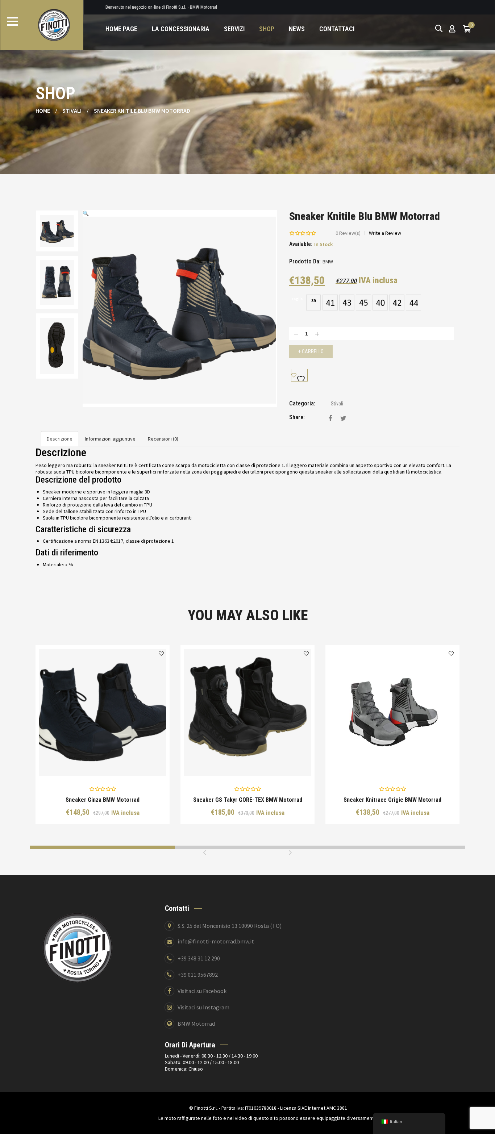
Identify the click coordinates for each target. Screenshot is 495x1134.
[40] (380, 302)
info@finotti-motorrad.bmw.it (216, 941)
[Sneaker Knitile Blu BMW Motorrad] (330, 418)
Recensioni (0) (163, 438)
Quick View (77, 764)
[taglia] (330, 302)
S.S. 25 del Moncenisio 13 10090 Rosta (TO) (230, 925)
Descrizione (59, 438)
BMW (328, 261)
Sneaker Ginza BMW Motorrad (103, 800)
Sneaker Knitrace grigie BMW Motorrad (392, 800)
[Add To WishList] (299, 375)
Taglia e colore (108, 765)
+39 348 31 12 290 (199, 958)
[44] (413, 302)
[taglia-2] (347, 302)
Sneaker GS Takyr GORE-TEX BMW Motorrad (247, 800)
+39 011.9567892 (198, 974)
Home (43, 110)
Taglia (297, 299)
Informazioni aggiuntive (110, 438)
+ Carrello (311, 351)
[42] (397, 302)
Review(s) (348, 233)
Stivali (72, 110)
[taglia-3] (363, 302)
